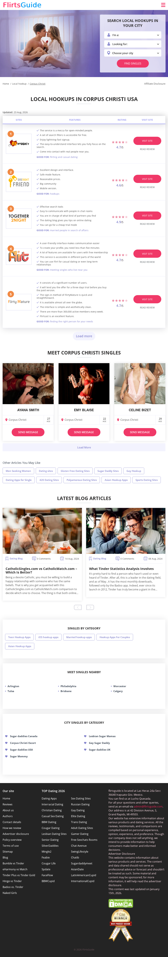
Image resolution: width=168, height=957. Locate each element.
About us (8, 810)
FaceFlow (47, 875)
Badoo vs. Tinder (13, 887)
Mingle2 (46, 851)
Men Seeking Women (18, 471)
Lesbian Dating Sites (54, 834)
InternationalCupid (82, 881)
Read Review (147, 149)
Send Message (28, 432)
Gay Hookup (133, 471)
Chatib (75, 857)
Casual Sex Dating (53, 816)
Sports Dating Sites (147, 480)
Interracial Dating (52, 804)
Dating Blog (16, 558)
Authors (8, 816)
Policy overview (12, 840)
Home (6, 798)
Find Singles (132, 63)
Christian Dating (52, 810)
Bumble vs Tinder (13, 863)
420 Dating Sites (49, 480)
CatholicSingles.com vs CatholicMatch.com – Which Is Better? (41, 570)
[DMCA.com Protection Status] (120, 906)
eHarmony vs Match (15, 869)
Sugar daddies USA (21, 749)
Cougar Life (49, 863)
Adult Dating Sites (82, 828)
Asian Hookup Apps (116, 480)
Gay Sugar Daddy (99, 743)
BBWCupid (48, 881)
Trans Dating (79, 822)
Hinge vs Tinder (12, 881)
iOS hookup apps (48, 637)
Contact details (12, 822)
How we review (12, 828)
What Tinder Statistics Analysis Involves (121, 569)
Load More (84, 447)
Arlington (13, 686)
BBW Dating (49, 822)
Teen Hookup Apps (19, 637)
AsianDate (77, 869)
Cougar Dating (51, 828)
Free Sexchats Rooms (84, 840)
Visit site (147, 140)
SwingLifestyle (79, 851)
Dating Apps (49, 798)
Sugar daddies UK (99, 749)
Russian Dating (80, 804)
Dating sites (46, 471)
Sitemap (8, 851)
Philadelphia (68, 686)
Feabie (46, 857)
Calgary (118, 691)
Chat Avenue (79, 845)
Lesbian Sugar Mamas (102, 736)
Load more (84, 336)
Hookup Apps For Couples (115, 637)
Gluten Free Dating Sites (75, 471)
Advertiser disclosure (16, 834)
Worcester (119, 686)
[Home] (22, 5)
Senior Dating (50, 840)
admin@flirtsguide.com (148, 806)
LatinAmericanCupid (83, 875)
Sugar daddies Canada (23, 736)
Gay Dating (78, 810)
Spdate (46, 869)
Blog (5, 857)
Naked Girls (10, 893)
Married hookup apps (79, 637)
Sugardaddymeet (81, 863)
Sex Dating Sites (81, 798)
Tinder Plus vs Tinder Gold (19, 875)
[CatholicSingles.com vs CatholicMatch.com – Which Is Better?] (42, 531)
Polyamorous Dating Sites (82, 480)
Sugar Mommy (19, 756)
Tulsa (11, 691)
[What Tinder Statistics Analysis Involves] (125, 531)
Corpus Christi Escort (23, 743)
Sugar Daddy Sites (108, 471)
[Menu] (163, 5)
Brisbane (66, 691)
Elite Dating (78, 816)
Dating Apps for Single (19, 480)
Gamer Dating (79, 834)
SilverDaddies (50, 845)
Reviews (7, 804)
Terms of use (11, 845)
